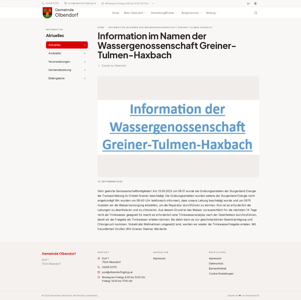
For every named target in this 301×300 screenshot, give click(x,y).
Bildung (210, 12)
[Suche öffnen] (255, 12)
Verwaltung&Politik (162, 12)
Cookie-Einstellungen (221, 273)
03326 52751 (52, 3)
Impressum (159, 258)
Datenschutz (216, 263)
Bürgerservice (190, 12)
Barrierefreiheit (217, 268)
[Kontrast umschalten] (255, 3)
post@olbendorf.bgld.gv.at (82, 3)
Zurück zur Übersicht (114, 65)
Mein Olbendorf (133, 12)
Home (115, 12)
